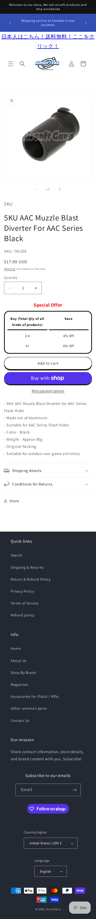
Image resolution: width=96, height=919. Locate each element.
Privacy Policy (22, 591)
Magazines (19, 684)
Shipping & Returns (27, 567)
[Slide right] (60, 189)
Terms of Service (25, 603)
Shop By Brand (23, 672)
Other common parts (29, 708)
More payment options (48, 391)
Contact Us (20, 720)
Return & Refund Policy (30, 579)
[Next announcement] (86, 23)
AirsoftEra (53, 909)
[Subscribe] (75, 790)
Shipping (9, 269)
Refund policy (22, 615)
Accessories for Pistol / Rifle (35, 696)
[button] (11, 64)
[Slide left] (36, 189)
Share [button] (14, 500)
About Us (19, 660)
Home (16, 648)
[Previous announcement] (10, 23)
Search (16, 555)
